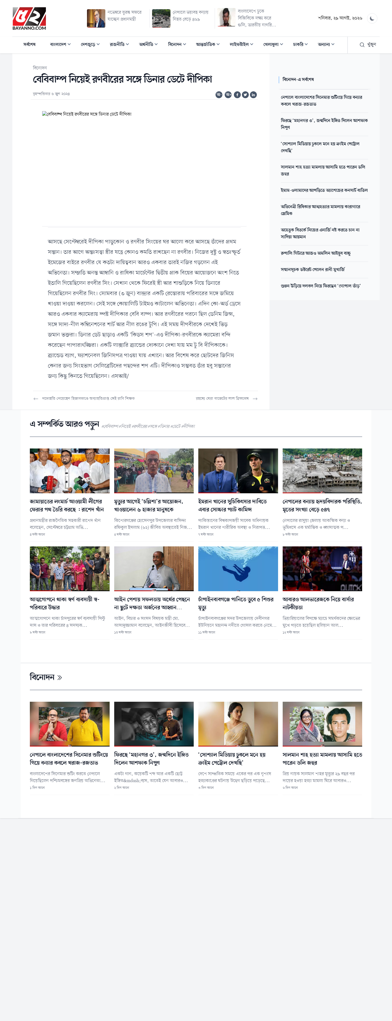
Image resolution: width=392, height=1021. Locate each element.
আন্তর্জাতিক (209, 45)
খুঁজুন (371, 45)
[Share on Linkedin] (253, 94)
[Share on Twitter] (245, 94)
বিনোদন (179, 45)
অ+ (229, 95)
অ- (219, 95)
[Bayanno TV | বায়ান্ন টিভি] (29, 18)
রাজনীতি (121, 45)
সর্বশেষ (30, 45)
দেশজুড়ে (92, 45)
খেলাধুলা (275, 45)
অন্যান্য (328, 45)
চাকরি (302, 45)
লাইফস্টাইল (243, 45)
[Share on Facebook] (237, 94)
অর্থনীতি (150, 45)
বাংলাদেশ (62, 45)
